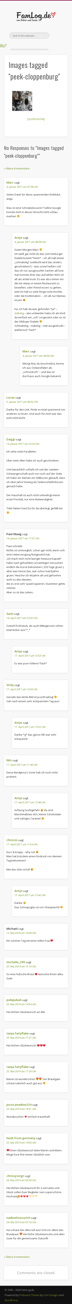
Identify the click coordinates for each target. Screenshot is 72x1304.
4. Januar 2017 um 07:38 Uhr (22, 187)
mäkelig (19, 313)
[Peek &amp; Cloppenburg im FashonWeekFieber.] (22, 101)
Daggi (10, 439)
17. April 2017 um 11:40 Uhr (22, 764)
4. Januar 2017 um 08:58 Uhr (30, 242)
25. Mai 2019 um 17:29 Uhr (21, 1071)
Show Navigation (58, 35)
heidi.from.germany (20, 1138)
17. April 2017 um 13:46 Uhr (30, 802)
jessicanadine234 (19, 1105)
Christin (12, 840)
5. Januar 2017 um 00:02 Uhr (22, 402)
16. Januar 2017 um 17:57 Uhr (23, 538)
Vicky (10, 685)
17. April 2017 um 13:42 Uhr (30, 895)
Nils (9, 760)
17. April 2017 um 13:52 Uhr (30, 727)
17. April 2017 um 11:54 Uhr (22, 844)
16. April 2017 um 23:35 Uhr (22, 618)
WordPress (11, 1300)
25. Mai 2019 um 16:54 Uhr (21, 1004)
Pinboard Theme (29, 1295)
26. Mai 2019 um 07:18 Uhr (21, 1222)
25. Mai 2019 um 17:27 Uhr (21, 1037)
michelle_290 (15, 962)
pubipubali (13, 1000)
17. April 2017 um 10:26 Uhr (22, 689)
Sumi (9, 614)
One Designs (51, 1295)
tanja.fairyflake (17, 1033)
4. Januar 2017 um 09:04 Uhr (38, 356)
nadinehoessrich (18, 1218)
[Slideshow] (36, 119)
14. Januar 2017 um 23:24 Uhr (23, 444)
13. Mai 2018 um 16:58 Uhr (21, 933)
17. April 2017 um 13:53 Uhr (30, 655)
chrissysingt (15, 1176)
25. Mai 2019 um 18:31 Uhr (21, 1109)
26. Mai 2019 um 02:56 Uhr (21, 1180)
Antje (18, 237)
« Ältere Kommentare (17, 168)
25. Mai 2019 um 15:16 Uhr (21, 966)
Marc (10, 182)
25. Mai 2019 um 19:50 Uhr (21, 1142)
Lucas (10, 397)
